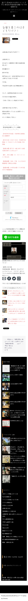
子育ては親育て (6, 522)
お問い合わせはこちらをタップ (12, 565)
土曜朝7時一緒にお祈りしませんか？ (12, 514)
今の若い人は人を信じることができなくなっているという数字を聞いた (16, 303)
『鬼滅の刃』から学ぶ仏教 (17, 476)
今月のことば (6, 505)
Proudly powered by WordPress (9, 595)
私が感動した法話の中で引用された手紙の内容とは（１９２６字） (17, 470)
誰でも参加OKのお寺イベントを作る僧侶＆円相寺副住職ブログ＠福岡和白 (14, 5)
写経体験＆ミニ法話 (8, 511)
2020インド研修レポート (9, 494)
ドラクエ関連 (6, 502)
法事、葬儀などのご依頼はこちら (11, 536)
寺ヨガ (4, 525)
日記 (5, 23)
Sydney (24, 595)
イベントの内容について (9, 499)
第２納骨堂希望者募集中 (9, 539)
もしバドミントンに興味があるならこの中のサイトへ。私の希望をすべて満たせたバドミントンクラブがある (13, 460)
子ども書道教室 (6, 519)
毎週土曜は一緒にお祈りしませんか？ (19, 341)
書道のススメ (6, 530)
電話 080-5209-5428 (13, 557)
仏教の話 (4, 508)
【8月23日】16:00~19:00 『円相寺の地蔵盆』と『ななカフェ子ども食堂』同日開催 (14, 142)
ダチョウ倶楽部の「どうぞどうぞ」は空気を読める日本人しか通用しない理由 (16, 321)
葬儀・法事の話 (6, 542)
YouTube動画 (5, 497)
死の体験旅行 (6, 533)
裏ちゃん (17, 34)
